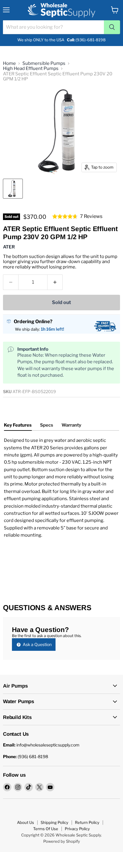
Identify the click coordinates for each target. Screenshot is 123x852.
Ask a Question (37, 644)
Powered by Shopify (61, 841)
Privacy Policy (77, 828)
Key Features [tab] (18, 425)
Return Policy (87, 822)
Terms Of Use (45, 828)
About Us (25, 822)
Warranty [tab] (71, 425)
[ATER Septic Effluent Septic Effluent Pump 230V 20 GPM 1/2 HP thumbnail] (12, 188)
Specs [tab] (46, 425)
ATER (9, 247)
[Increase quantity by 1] (55, 282)
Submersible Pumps (43, 63)
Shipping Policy (54, 822)
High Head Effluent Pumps (31, 68)
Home (9, 63)
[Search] (112, 27)
